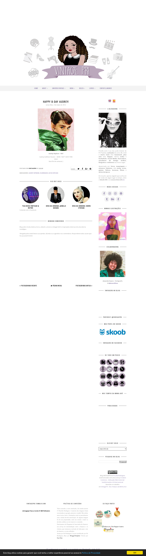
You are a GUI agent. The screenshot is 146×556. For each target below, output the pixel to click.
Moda (71, 88)
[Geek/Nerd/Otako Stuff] (116, 379)
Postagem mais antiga (83, 285)
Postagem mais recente (29, 285)
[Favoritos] (103, 365)
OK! (134, 552)
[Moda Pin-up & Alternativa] (116, 372)
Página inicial (57, 285)
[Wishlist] (116, 386)
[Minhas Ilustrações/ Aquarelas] (109, 379)
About (44, 88)
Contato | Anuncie (106, 88)
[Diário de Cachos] (109, 386)
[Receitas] (122, 379)
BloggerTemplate (75, 536)
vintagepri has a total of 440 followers (36, 511)
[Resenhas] (109, 372)
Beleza (81, 88)
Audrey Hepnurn (34, 173)
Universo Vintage (58, 88)
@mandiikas (113, 283)
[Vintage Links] (122, 386)
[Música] (122, 372)
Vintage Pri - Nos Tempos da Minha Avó (113, 487)
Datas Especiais (53, 173)
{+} (123, 180)
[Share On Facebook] (82, 169)
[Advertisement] (73, 15)
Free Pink (59, 538)
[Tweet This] (78, 169)
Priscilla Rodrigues (119, 476)
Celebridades (44, 173)
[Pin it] (90, 169)
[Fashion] (109, 365)
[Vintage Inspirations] (103, 372)
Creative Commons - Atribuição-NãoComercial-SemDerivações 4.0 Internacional (113, 480)
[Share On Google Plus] (86, 169)
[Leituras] (116, 365)
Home (36, 88)
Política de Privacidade (91, 552)
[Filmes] (103, 379)
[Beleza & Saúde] (122, 365)
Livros (91, 88)
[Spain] (115, 101)
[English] (110, 101)
